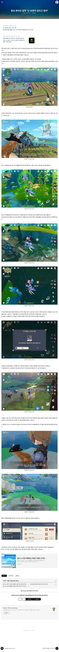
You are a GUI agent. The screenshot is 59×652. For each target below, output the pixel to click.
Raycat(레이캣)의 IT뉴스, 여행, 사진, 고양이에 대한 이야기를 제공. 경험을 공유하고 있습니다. (21, 610)
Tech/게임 (34, 13)
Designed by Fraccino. (50, 648)
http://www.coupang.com (8, 25)
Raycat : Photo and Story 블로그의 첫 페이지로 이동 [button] (29, 2)
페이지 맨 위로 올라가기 (57, 648)
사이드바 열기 (2, 2)
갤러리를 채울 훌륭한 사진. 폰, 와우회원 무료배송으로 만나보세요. (18, 30)
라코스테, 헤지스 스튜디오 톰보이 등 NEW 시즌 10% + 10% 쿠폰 (14, 41)
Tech (4, 581)
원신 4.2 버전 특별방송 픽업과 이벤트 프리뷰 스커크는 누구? (16, 586)
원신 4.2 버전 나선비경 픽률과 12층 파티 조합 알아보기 (15, 584)
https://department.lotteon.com (10, 36)
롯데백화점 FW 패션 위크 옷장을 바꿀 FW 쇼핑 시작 (13, 38)
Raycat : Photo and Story (10, 608)
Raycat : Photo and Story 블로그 (2, 648)
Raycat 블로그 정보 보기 (57, 2)
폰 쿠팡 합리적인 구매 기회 (9, 28)
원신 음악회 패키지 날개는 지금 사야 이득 (39, 584)
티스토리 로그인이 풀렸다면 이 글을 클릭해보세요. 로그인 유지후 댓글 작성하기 (29, 595)
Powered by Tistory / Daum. (9, 648)
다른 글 (37, 599)
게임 (8, 581)
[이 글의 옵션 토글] (6, 576)
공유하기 (29, 599)
